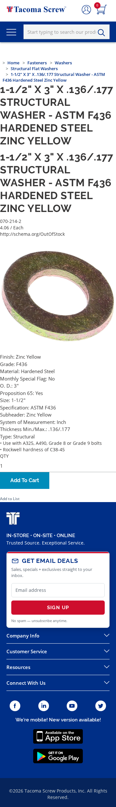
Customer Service (26, 651)
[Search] (103, 33)
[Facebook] (15, 706)
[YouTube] (72, 706)
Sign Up (58, 607)
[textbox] (67, 31)
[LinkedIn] (43, 706)
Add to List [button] (10, 498)
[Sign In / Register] (86, 10)
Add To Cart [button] (24, 480)
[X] (100, 706)
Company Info (22, 635)
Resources (18, 667)
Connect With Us (25, 683)
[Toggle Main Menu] (11, 32)
